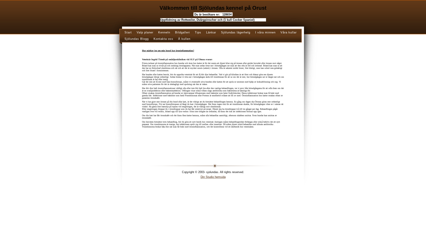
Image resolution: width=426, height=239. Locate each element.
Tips (198, 32)
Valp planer (145, 32)
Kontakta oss (163, 38)
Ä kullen (184, 38)
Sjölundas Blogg (136, 38)
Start (128, 32)
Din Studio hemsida (213, 177)
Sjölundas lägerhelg (235, 32)
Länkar (211, 32)
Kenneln (164, 32)
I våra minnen (265, 32)
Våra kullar (288, 32)
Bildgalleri (182, 32)
